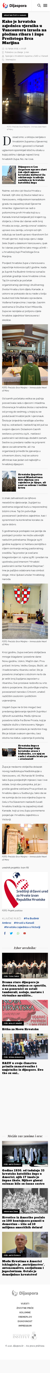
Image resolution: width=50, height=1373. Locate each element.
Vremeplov (11, 59)
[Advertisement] (25, 1105)
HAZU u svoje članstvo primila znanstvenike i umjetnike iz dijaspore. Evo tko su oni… (22, 1068)
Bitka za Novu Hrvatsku (20, 1029)
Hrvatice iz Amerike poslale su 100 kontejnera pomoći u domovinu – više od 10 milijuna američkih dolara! (23, 1222)
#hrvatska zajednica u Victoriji (22, 927)
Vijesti (25, 1303)
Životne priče (25, 1308)
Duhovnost (25, 1321)
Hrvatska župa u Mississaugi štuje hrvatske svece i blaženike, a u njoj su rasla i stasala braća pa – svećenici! (32, 752)
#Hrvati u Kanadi (24, 922)
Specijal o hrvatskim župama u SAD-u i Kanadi (26, 56)
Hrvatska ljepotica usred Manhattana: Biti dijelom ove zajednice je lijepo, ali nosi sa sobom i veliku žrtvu (32, 481)
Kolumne (25, 1312)
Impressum (25, 1325)
